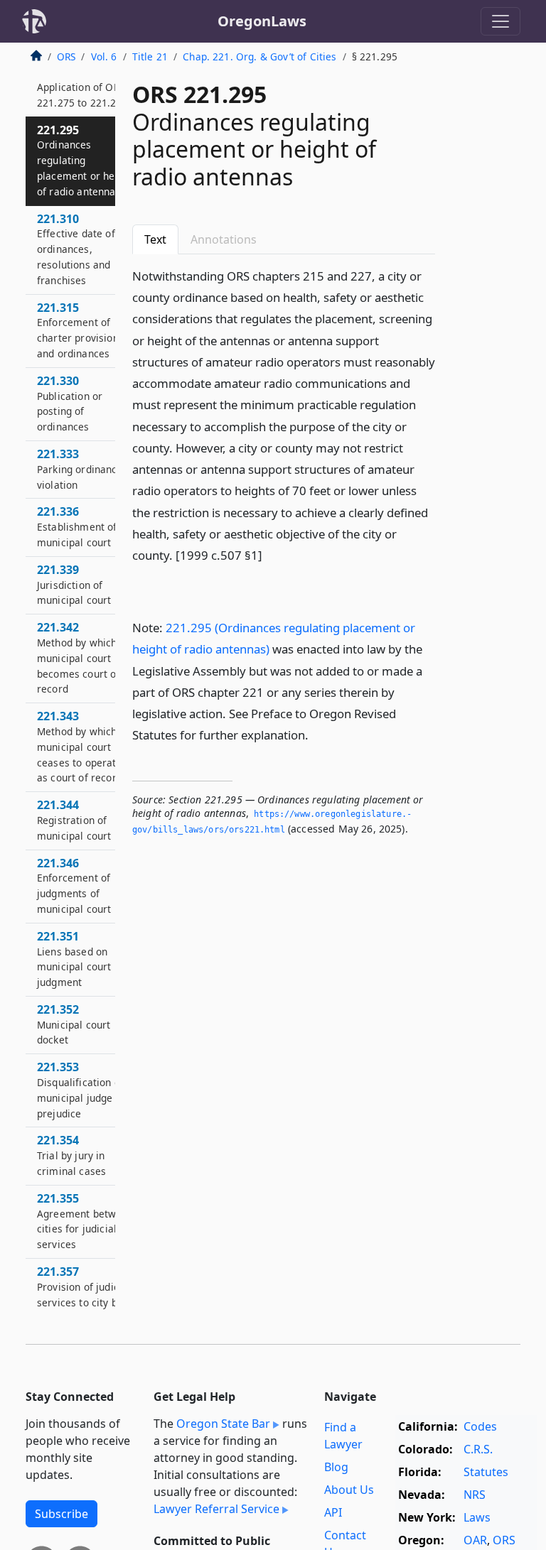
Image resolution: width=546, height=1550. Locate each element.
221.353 (83, 1089)
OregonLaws (262, 21)
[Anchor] (270, 554)
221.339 (74, 584)
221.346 (74, 885)
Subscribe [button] (61, 1514)
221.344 (74, 819)
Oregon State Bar (223, 1423)
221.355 (85, 1221)
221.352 (73, 1024)
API (333, 1512)
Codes (480, 1426)
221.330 (69, 403)
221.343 (79, 746)
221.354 (71, 1155)
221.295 (85, 160)
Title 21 (150, 56)
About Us (349, 1489)
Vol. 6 (104, 56)
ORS (66, 56)
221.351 (74, 958)
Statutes (486, 1472)
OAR (475, 1540)
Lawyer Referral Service (216, 1509)
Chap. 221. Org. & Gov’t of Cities (259, 56)
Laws (477, 1517)
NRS (475, 1494)
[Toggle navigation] (500, 21)
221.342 (78, 657)
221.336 (77, 526)
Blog (336, 1467)
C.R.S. (478, 1449)
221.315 (80, 330)
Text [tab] (155, 239)
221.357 (83, 1294)
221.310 (76, 249)
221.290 (82, 86)
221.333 (80, 469)
